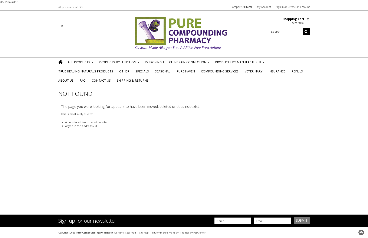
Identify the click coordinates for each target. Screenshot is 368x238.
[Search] (306, 31)
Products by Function (119, 63)
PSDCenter (199, 232)
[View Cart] (308, 19)
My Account (264, 7)
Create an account (299, 7)
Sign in (280, 7)
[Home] (60, 62)
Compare (241, 7)
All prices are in (70, 7)
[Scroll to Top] (361, 232)
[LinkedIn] (62, 26)
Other (124, 71)
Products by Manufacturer (239, 63)
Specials (142, 71)
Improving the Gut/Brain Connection (177, 63)
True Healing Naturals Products (85, 71)
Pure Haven (186, 71)
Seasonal (162, 71)
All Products (80, 63)
